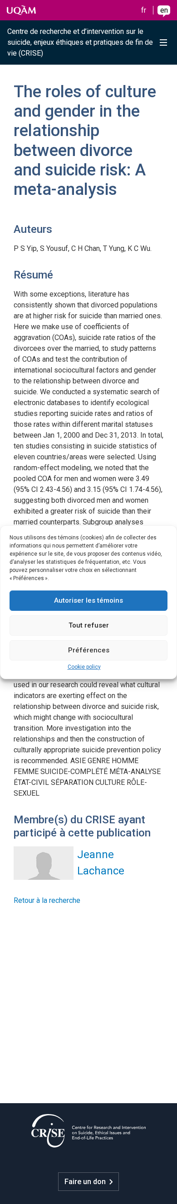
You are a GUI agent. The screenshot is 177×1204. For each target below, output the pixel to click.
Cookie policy (84, 667)
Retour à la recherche (47, 900)
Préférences (88, 650)
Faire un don (85, 1181)
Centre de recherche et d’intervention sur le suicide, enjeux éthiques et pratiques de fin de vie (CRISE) (80, 42)
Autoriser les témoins (88, 600)
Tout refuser (89, 625)
